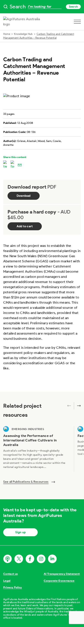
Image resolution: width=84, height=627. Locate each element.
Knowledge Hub (23, 33)
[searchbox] (42, 6)
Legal (7, 580)
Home (6, 33)
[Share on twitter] (5, 164)
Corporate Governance (59, 580)
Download (24, 196)
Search (73, 6)
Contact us (10, 573)
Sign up (20, 532)
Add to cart (25, 226)
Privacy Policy (12, 587)
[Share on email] (20, 164)
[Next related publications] (77, 405)
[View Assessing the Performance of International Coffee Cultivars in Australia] (36, 449)
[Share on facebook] (12, 164)
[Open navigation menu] (77, 22)
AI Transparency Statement (62, 573)
